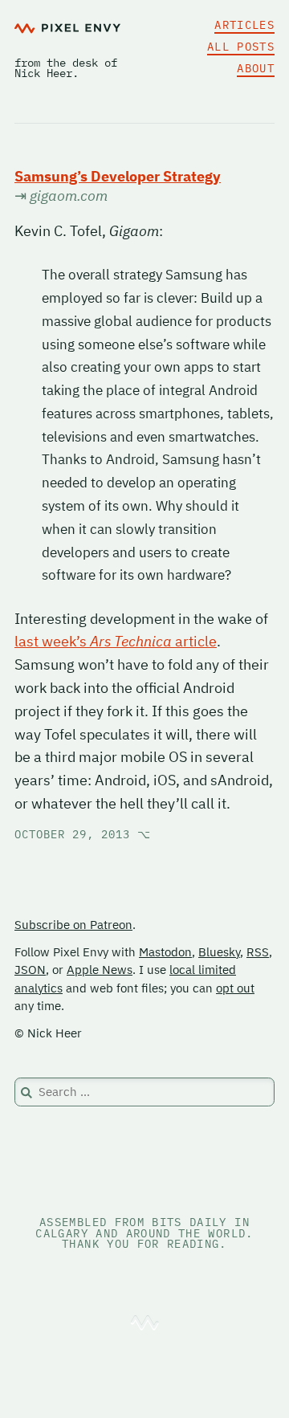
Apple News (99, 969)
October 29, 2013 (82, 834)
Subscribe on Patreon (73, 924)
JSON (30, 969)
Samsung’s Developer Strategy (117, 176)
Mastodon (165, 952)
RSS (257, 952)
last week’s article (115, 641)
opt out (235, 988)
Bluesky (219, 952)
